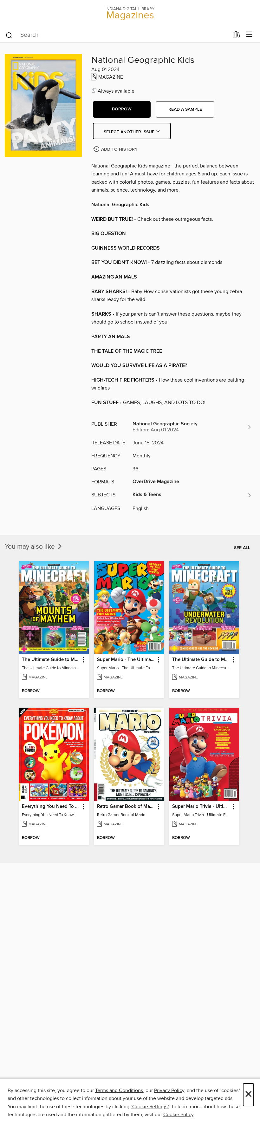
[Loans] (236, 35)
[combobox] (117, 35)
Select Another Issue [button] (130, 132)
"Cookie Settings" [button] (150, 1107)
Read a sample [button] (185, 109)
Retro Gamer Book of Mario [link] (126, 806)
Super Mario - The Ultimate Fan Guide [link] (126, 660)
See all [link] (242, 548)
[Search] (9, 35)
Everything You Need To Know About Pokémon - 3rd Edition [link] (51, 806)
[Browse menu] (249, 34)
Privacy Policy (169, 1090)
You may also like (30, 547)
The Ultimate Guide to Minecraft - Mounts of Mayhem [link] (51, 660)
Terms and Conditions (119, 1090)
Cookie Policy (178, 1114)
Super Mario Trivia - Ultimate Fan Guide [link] (201, 806)
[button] (122, 109)
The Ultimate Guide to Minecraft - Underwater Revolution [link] (201, 660)
